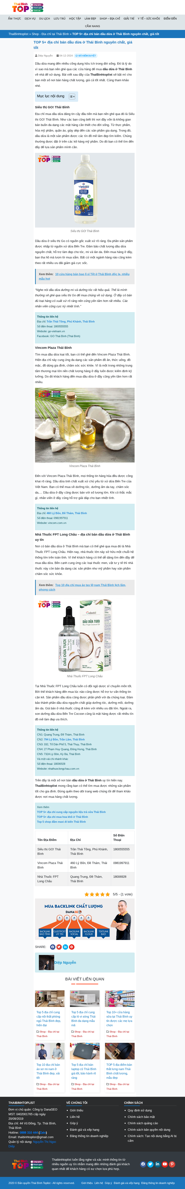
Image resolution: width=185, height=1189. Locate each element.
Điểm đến (170, 18)
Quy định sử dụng (140, 1110)
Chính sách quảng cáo (143, 1123)
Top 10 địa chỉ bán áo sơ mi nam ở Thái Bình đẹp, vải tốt (48, 1071)
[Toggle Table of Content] (70, 96)
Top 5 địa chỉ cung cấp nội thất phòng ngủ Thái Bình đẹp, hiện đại (48, 1019)
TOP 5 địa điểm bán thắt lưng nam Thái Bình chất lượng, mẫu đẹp (119, 1071)
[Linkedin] (157, 1164)
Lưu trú (59, 18)
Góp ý (74, 1123)
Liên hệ (75, 1117)
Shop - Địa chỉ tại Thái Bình (50, 34)
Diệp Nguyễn (45, 55)
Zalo (43, 1132)
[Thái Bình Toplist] (27, 7)
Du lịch (44, 18)
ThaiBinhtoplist (18, 34)
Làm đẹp (90, 18)
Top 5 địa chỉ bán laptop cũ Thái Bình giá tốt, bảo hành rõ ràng (83, 1071)
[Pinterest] (172, 1164)
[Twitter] (150, 1164)
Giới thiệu (76, 1110)
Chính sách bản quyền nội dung (149, 1129)
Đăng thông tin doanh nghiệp (89, 1136)
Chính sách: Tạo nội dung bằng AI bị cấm (152, 1138)
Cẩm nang (92, 26)
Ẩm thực (14, 18)
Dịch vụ (30, 18)
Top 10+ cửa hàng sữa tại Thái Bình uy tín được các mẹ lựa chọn (119, 1019)
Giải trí (129, 18)
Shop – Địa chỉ (110, 18)
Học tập (75, 18)
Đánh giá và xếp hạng (84, 1129)
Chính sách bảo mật (141, 1117)
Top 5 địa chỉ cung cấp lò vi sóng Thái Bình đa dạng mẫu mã (83, 1019)
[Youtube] (165, 1164)
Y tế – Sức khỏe (149, 18)
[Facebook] (143, 1164)
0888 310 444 (29, 1132)
